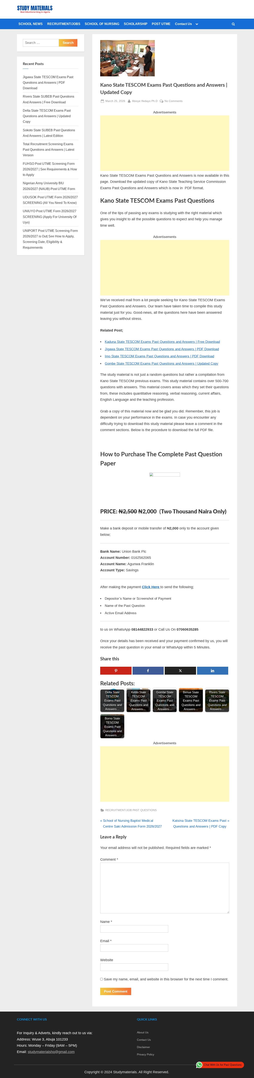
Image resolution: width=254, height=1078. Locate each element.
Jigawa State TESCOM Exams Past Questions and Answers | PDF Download (162, 349)
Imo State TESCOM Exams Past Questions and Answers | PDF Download (159, 356)
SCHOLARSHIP (135, 24)
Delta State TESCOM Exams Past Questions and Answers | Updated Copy (47, 116)
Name (106, 922)
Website (106, 960)
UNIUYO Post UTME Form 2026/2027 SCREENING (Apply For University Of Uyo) (49, 216)
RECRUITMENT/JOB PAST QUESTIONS (131, 810)
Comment (109, 859)
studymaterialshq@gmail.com (51, 1052)
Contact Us (183, 24)
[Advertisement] (164, 143)
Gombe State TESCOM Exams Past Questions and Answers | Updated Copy (161, 363)
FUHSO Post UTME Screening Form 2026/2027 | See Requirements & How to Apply (50, 169)
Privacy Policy (145, 1054)
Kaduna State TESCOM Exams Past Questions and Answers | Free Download (162, 342)
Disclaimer (143, 1047)
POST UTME (161, 24)
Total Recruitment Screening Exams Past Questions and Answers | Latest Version (48, 149)
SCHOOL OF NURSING (102, 24)
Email (106, 941)
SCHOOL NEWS (30, 24)
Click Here (151, 587)
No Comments (174, 101)
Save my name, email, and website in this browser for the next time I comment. (166, 979)
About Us (142, 1032)
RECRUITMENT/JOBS (63, 24)
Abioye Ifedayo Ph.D (145, 101)
